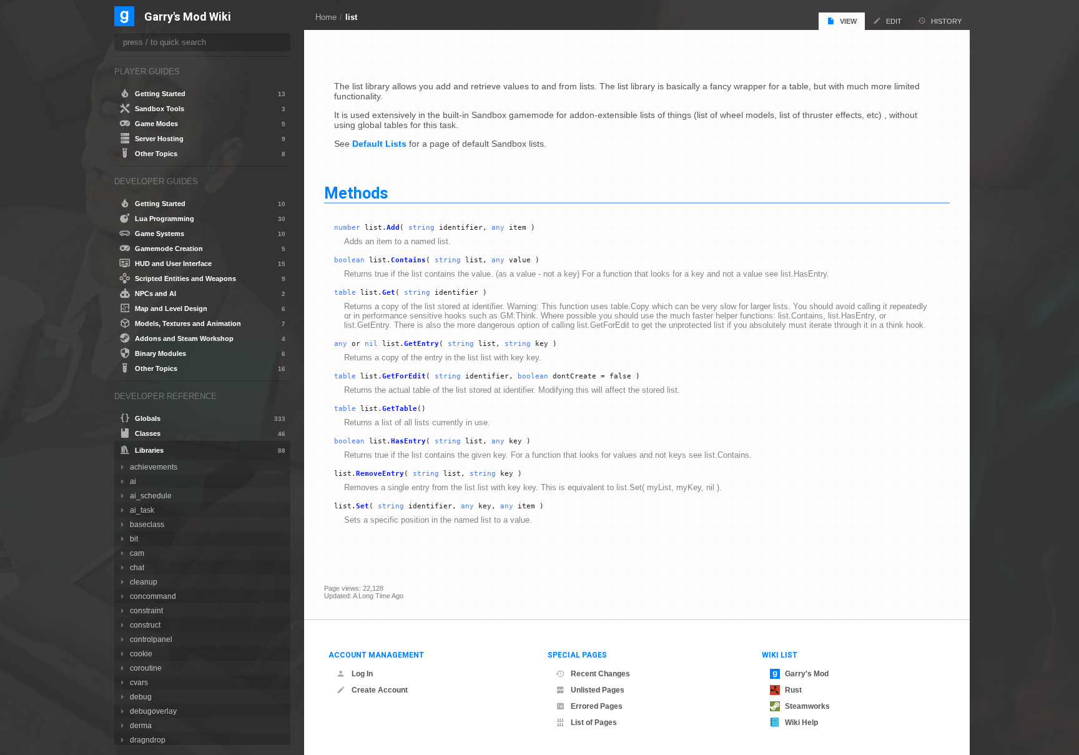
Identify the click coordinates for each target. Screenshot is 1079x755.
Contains (408, 260)
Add (393, 228)
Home (326, 17)
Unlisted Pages (597, 690)
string (421, 228)
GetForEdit (404, 376)
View (848, 21)
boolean (349, 260)
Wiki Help (801, 722)
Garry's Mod (807, 673)
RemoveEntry (380, 474)
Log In (362, 673)
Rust (793, 690)
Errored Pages (597, 706)
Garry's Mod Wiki (187, 17)
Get (388, 293)
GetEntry (421, 344)
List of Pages (594, 722)
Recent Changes (600, 673)
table (345, 293)
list (351, 17)
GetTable (399, 409)
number (347, 228)
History (946, 21)
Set (362, 506)
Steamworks (807, 706)
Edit (894, 21)
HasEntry (408, 441)
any (498, 228)
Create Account (380, 690)
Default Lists (379, 144)
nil (371, 344)
